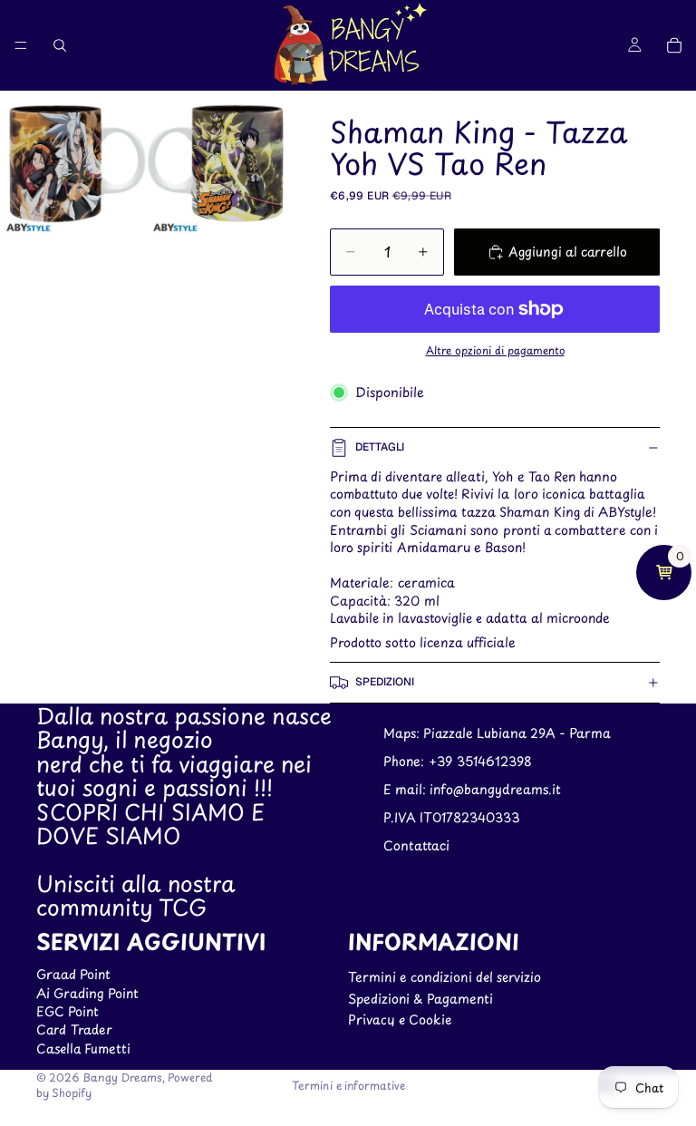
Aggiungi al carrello (567, 251)
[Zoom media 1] (73, 164)
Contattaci (416, 845)
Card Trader (74, 1030)
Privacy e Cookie (399, 1019)
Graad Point (73, 974)
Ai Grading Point (87, 993)
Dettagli (379, 447)
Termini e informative (348, 1085)
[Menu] (21, 45)
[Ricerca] (60, 45)
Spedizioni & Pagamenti (420, 998)
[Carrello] (674, 45)
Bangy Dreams (122, 1077)
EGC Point (67, 1011)
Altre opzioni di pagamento (495, 350)
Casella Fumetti (83, 1048)
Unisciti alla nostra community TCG (135, 895)
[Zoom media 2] (220, 164)
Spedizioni (384, 682)
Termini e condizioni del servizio (444, 976)
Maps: (403, 733)
